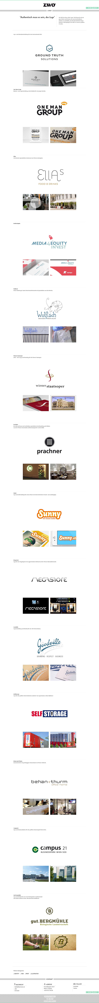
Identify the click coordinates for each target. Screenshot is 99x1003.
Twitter (75, 988)
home (46, 996)
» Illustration (34, 973)
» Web (22, 973)
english (48, 998)
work (48, 996)
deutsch (51, 998)
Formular (17, 990)
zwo (50, 996)
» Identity (16, 973)
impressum (53, 996)
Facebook (75, 986)
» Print (27, 973)
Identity (33, 91)
